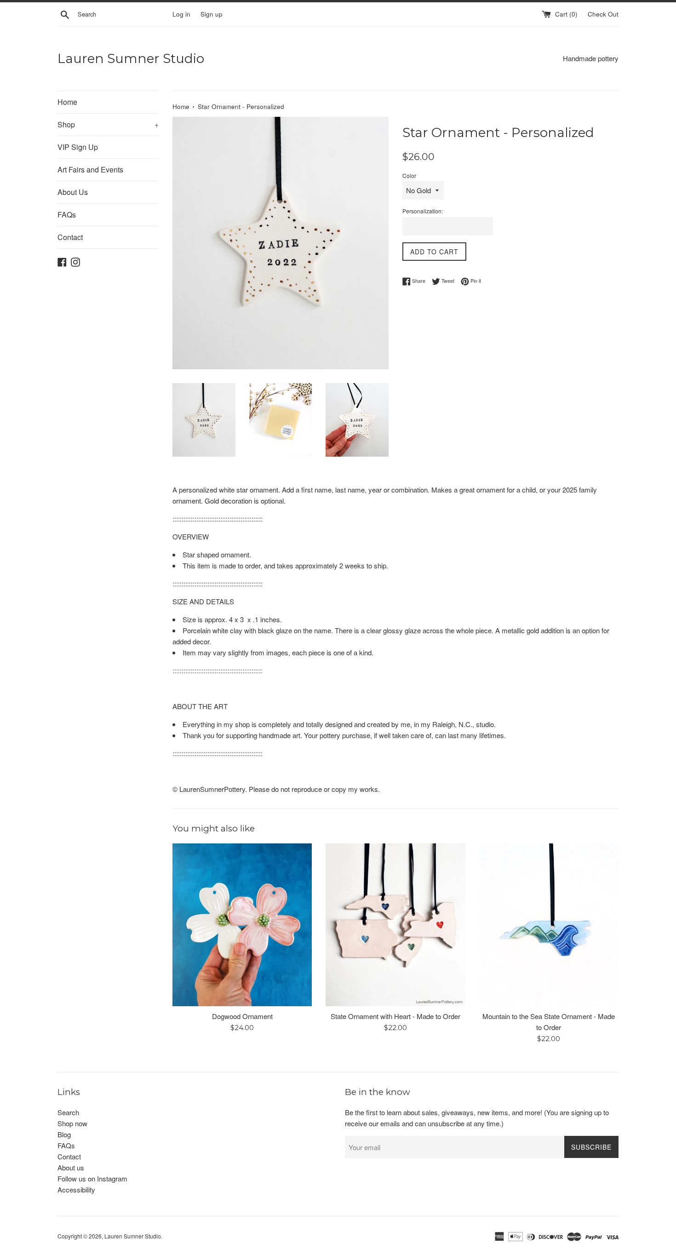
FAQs (66, 214)
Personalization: (422, 211)
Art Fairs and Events (90, 169)
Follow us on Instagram (92, 1178)
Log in (181, 14)
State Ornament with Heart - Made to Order (395, 1016)
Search (68, 1112)
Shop (108, 124)
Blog (64, 1134)
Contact (70, 237)
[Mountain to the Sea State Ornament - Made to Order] (549, 924)
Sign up (212, 14)
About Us (72, 192)
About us (70, 1167)
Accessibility (76, 1189)
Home (67, 102)
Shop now (72, 1123)
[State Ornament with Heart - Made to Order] (395, 924)
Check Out (603, 14)
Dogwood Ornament (242, 1016)
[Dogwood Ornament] (242, 924)
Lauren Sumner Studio (130, 58)
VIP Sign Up (77, 147)
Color (409, 175)
